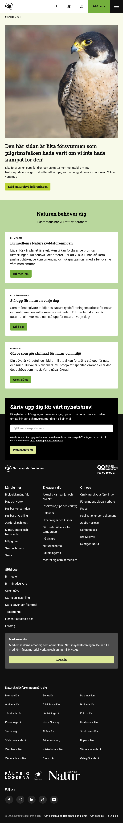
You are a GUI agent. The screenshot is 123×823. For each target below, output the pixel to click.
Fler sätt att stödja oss (19, 618)
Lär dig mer (13, 487)
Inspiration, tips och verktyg (60, 506)
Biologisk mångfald (17, 494)
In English (112, 815)
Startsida (10, 17)
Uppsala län (87, 740)
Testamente (13, 611)
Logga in (61, 659)
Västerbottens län (53, 749)
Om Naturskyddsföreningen (97, 494)
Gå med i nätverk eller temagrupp (56, 529)
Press (83, 508)
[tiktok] (43, 800)
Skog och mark (14, 548)
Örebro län (48, 758)
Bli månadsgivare (16, 583)
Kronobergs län (13, 722)
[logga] (38, 775)
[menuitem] (24, 525)
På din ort (49, 538)
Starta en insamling (17, 597)
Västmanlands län (15, 758)
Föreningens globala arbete (97, 501)
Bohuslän (48, 695)
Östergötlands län (90, 758)
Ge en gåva (20, 379)
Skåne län (48, 731)
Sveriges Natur (89, 544)
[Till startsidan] (10, 6)
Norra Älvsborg (51, 722)
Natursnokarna (52, 545)
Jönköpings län (51, 713)
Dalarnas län (87, 695)
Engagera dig (52, 487)
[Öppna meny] (116, 6)
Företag (10, 626)
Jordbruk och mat (16, 522)
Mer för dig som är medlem (60, 560)
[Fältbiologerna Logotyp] (17, 775)
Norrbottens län (89, 722)
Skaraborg (11, 731)
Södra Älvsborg (51, 740)
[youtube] (54, 800)
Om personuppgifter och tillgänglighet (65, 815)
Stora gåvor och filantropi (21, 604)
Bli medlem (21, 274)
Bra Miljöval (87, 536)
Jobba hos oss (89, 522)
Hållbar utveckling (16, 515)
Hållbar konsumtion (17, 508)
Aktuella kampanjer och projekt (58, 497)
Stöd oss (18, 327)
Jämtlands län (13, 713)
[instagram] (20, 800)
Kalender (48, 513)
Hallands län (87, 704)
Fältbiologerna (52, 552)
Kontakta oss (88, 529)
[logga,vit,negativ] (63, 775)
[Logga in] (81, 6)
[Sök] (56, 6)
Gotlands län (12, 704)
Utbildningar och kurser (57, 520)
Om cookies (97, 815)
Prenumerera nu (23, 449)
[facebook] (9, 800)
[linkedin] (32, 800)
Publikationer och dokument (98, 515)
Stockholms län (89, 731)
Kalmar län (86, 713)
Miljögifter (11, 541)
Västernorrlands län (91, 749)
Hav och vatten (14, 501)
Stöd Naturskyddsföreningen (28, 187)
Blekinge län (12, 695)
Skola (8, 555)
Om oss (85, 487)
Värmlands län (13, 749)
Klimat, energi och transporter (16, 532)
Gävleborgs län (51, 704)
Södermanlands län (16, 740)
